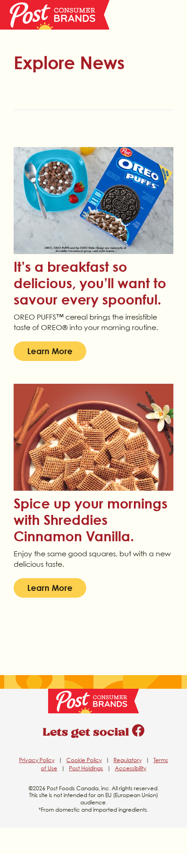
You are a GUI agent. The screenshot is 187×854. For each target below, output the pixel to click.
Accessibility (130, 768)
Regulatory (127, 760)
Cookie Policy (84, 760)
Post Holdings (86, 768)
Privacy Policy (36, 760)
